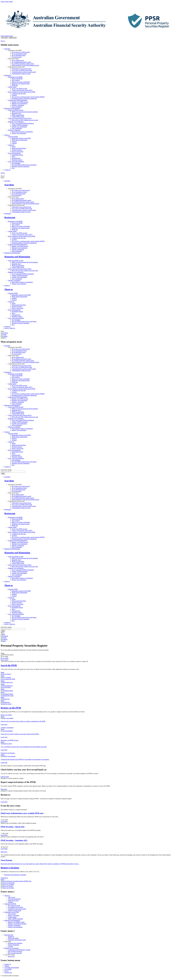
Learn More (4, 821)
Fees (13, 168)
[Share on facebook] (4, 636)
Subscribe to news (13, 900)
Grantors (14, 95)
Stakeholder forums (17, 155)
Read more (4, 789)
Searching (7, 49)
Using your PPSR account (15, 110)
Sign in (3, 41)
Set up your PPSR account (19, 88)
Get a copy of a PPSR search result (22, 70)
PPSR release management (19, 140)
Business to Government (11, 948)
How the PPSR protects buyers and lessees (24, 165)
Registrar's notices (17, 160)
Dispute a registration (18, 105)
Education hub (16, 158)
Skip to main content (7, 1)
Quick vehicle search (7, 36)
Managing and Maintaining (12, 108)
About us (7, 135)
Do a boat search (16, 57)
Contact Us (7, 964)
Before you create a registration (21, 82)
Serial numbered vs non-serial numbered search (25, 65)
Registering (7, 75)
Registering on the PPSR (15, 77)
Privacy (6, 971)
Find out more (5, 776)
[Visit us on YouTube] (7, 888)
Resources (11, 936)
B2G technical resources (15, 951)
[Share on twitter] (3, 637)
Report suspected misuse (19, 148)
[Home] (88, 34)
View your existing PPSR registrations (23, 123)
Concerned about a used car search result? (24, 72)
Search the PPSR (9, 665)
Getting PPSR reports (18, 117)
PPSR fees (15, 85)
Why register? (16, 80)
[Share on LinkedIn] (4, 336)
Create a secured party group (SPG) (22, 90)
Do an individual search (18, 55)
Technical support (17, 150)
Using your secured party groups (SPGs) (20, 118)
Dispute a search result (14, 910)
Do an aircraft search (18, 60)
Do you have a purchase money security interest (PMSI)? (28, 97)
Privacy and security (17, 151)
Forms (13, 146)
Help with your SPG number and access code (25, 120)
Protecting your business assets (21, 83)
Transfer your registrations (19, 126)
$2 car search (4, 658)
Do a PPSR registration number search (23, 63)
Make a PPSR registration (15, 919)
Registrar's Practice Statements (20, 166)
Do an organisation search (19, 54)
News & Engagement (14, 153)
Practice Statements (13, 945)
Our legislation (16, 163)
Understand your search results (17, 909)
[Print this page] (3, 634)
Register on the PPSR (11, 708)
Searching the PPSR (10, 904)
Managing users (16, 113)
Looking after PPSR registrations (17, 100)
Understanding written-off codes (21, 73)
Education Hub (8, 935)
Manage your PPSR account (20, 102)
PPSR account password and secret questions (25, 112)
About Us (7, 895)
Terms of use (8, 972)
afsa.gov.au (11, 956)
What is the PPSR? (17, 78)
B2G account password (15, 953)
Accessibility (8, 969)
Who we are (11, 897)
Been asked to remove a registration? (22, 131)
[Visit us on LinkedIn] (7, 884)
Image (2, 879)
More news (4, 852)
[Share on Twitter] (3, 334)
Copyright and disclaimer (11, 967)
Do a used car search (14, 905)
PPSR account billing (18, 115)
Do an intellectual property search (21, 62)
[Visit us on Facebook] (7, 883)
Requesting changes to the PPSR (21, 138)
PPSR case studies (13, 938)
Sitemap (6, 966)
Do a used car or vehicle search (21, 52)
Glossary (14, 143)
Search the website (6, 470)
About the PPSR (13, 136)
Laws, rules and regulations (16, 161)
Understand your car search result (21, 68)
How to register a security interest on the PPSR (21, 92)
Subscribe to (4, 878)
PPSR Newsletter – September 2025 (14, 840)
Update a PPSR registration (20, 125)
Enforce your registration (19, 133)
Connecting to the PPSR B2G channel (19, 950)
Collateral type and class (19, 93)
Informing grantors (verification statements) (24, 98)
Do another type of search (15, 907)
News (13, 156)
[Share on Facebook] (4, 333)
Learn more (4, 802)
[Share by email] (3, 641)
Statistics (14, 141)
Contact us (11, 145)
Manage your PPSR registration (17, 923)
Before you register (13, 915)
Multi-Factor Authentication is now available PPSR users (22, 813)
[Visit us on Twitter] (7, 886)
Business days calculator (15, 943)
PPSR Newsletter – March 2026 (12, 827)
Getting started (12, 87)
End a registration (17, 107)
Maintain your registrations (19, 103)
